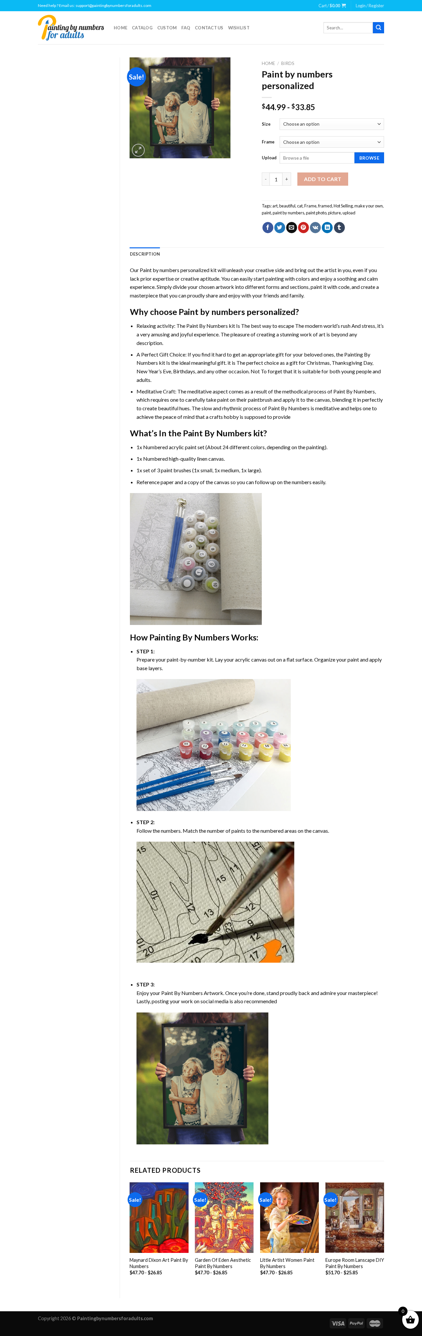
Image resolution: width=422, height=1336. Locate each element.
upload (349, 212)
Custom (167, 27)
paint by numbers (288, 212)
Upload (269, 157)
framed (325, 205)
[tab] (145, 254)
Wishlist (239, 27)
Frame (268, 141)
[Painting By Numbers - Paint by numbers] (71, 28)
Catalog (142, 27)
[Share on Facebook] (267, 227)
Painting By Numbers (189, 637)
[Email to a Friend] (291, 227)
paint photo (316, 212)
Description (145, 254)
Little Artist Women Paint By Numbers (287, 1263)
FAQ (185, 27)
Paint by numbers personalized (174, 270)
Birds (287, 63)
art (275, 205)
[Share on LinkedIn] (327, 227)
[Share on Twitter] (279, 227)
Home (120, 27)
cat (300, 205)
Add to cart (322, 179)
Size (266, 124)
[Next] (384, 1235)
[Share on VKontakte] (315, 227)
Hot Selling (343, 205)
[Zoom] (138, 150)
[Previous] (130, 1235)
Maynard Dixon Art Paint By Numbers (159, 1263)
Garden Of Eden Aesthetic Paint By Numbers (223, 1263)
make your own (368, 205)
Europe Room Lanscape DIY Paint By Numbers (354, 1263)
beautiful (287, 205)
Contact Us (209, 27)
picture (334, 212)
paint (266, 212)
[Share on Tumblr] (339, 227)
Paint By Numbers (207, 326)
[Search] (378, 27)
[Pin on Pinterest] (303, 227)
